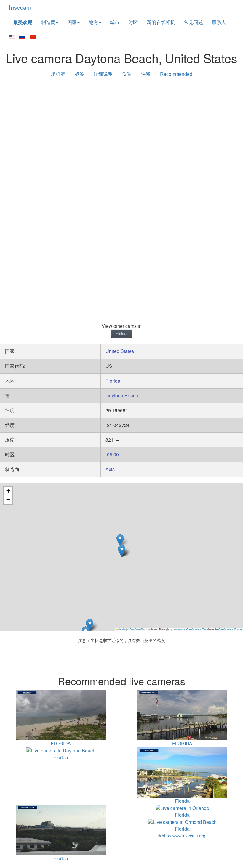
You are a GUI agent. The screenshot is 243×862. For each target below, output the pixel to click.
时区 (133, 22)
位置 (127, 73)
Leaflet (122, 629)
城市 (114, 22)
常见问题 (193, 22)
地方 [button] (93, 22)
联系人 (219, 22)
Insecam (20, 7)
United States (119, 351)
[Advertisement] (121, 127)
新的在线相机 (161, 22)
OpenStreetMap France (230, 629)
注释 (146, 73)
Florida (112, 380)
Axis (110, 469)
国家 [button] (72, 22)
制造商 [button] (48, 22)
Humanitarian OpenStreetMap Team (190, 629)
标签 (79, 73)
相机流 (58, 73)
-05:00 (112, 454)
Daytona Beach (121, 395)
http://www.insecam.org (183, 836)
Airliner (121, 334)
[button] (89, 625)
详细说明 (103, 73)
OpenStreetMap (137, 629)
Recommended (176, 73)
